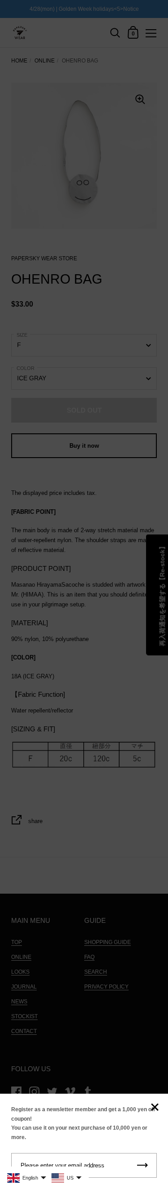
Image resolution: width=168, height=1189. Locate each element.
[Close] (154, 1108)
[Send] (142, 1165)
